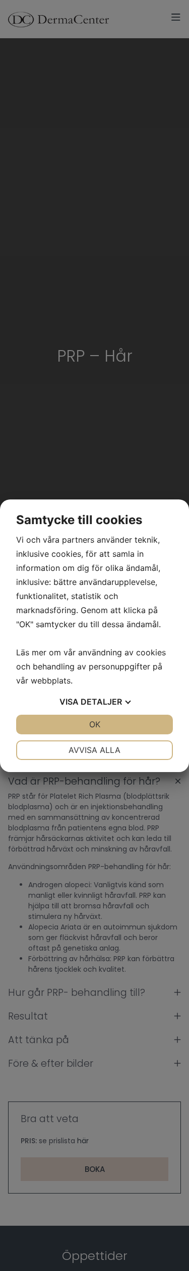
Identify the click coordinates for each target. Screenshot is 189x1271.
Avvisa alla (94, 750)
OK (94, 724)
